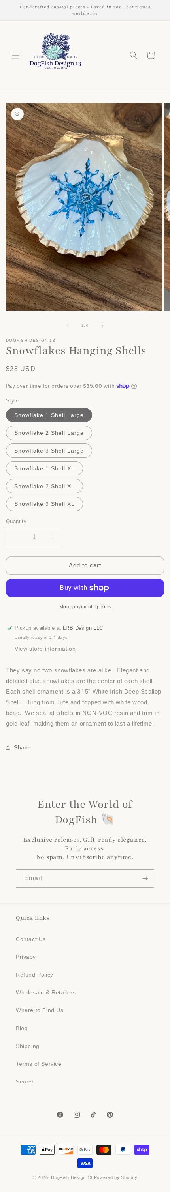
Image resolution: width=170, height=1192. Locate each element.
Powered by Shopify (116, 1177)
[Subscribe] (145, 878)
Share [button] (22, 747)
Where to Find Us (40, 1010)
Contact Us (31, 939)
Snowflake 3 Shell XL (44, 504)
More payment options (85, 607)
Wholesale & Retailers (46, 992)
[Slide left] (67, 325)
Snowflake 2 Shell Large (49, 433)
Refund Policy (34, 974)
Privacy (26, 957)
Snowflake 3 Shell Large (49, 450)
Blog (22, 1028)
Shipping (28, 1046)
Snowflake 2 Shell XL (44, 486)
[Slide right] (102, 325)
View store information (45, 649)
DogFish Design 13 (72, 1177)
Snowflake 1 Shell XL (44, 468)
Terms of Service (39, 1064)
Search (25, 1081)
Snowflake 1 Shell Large (49, 415)
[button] (16, 55)
